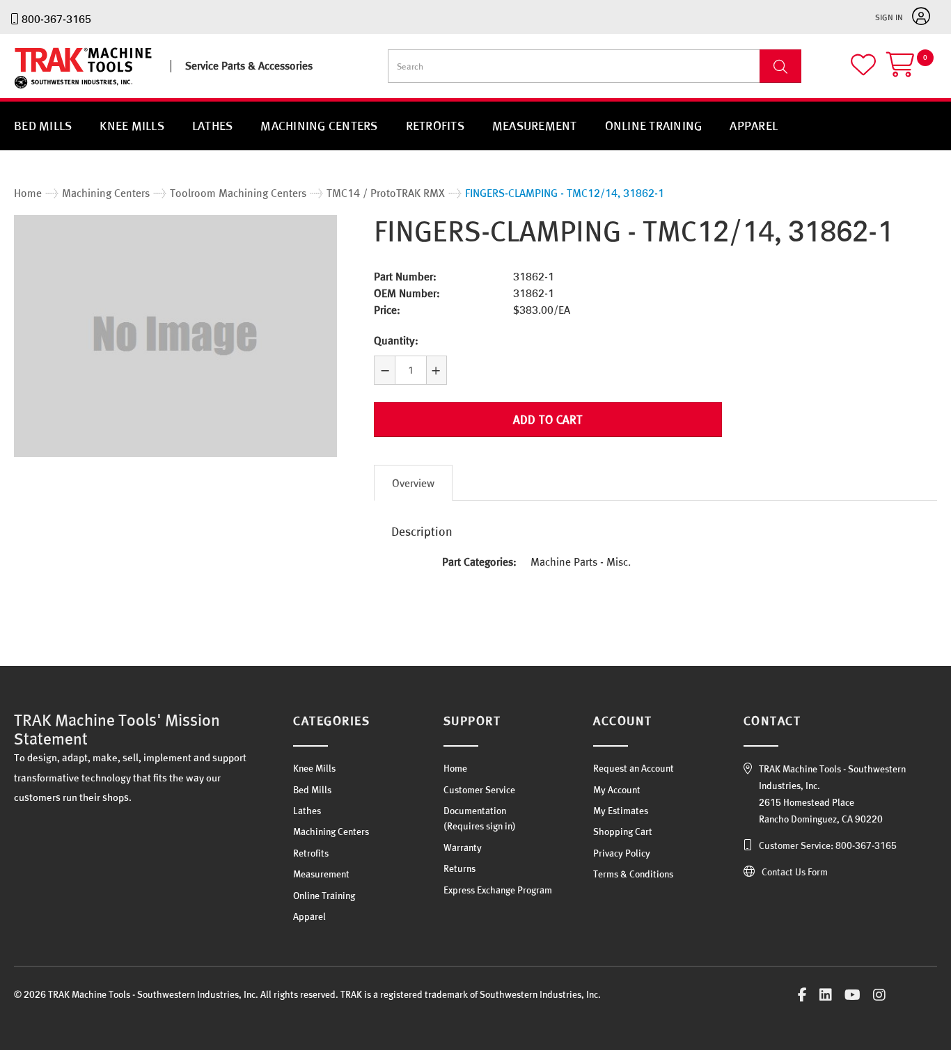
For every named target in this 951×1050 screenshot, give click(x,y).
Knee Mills (132, 125)
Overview (413, 483)
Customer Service (479, 789)
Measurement (534, 125)
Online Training (653, 125)
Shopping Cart (622, 831)
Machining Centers (318, 125)
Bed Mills (43, 125)
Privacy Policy (621, 853)
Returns (459, 868)
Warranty (462, 847)
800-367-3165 (56, 19)
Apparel (754, 125)
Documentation (474, 810)
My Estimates (620, 810)
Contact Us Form (795, 871)
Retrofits (435, 125)
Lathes (212, 125)
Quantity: (396, 340)
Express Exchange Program (497, 890)
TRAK (26, 88)
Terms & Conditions (633, 874)
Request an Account (633, 768)
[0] (911, 70)
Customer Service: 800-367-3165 (828, 845)
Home (455, 768)
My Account (616, 789)
